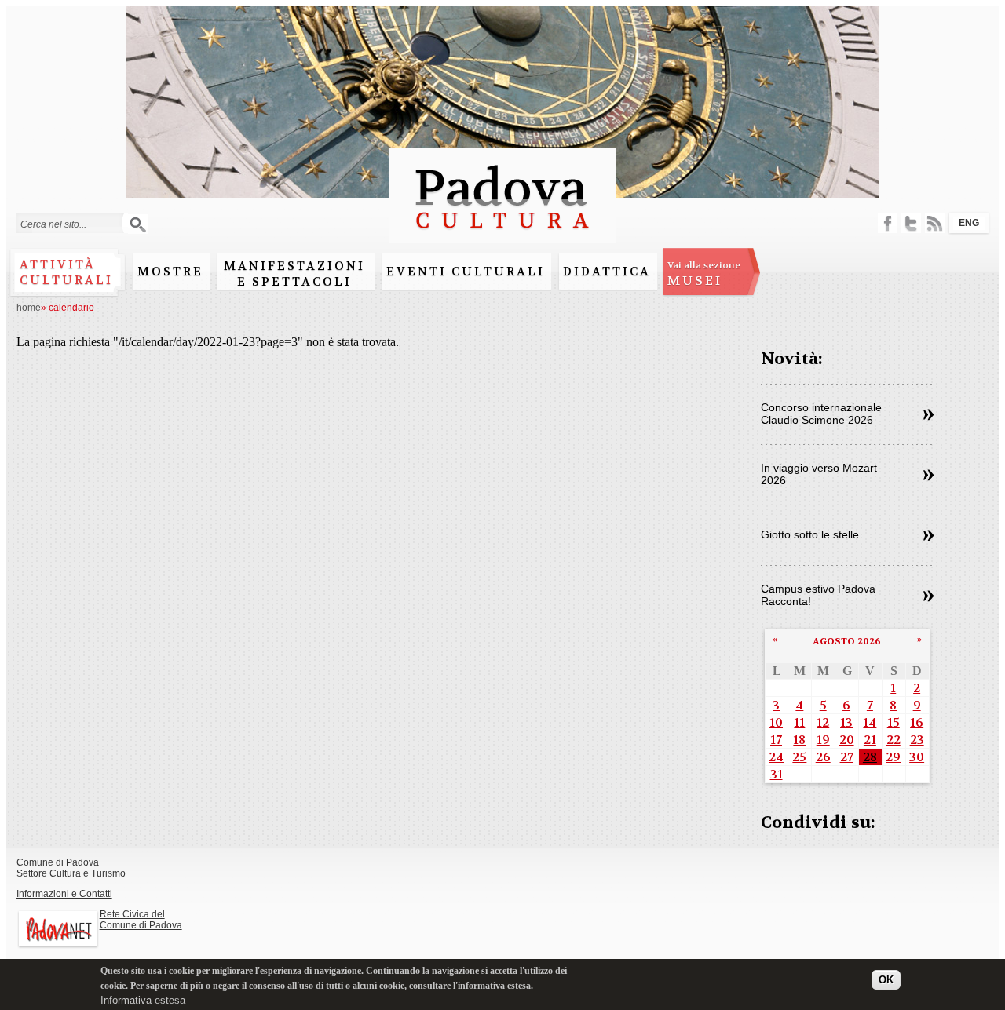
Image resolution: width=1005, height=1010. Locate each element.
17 (776, 739)
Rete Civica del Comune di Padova (141, 920)
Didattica (607, 271)
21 (870, 739)
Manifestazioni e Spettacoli (294, 274)
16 (916, 722)
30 (916, 757)
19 (823, 739)
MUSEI (703, 274)
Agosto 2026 (847, 641)
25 (799, 757)
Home (28, 307)
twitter (911, 223)
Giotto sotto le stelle (810, 534)
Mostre (170, 271)
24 (776, 757)
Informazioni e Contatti (64, 893)
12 (823, 722)
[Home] (502, 235)
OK (886, 980)
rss (935, 223)
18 (799, 739)
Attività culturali (66, 272)
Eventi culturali (465, 271)
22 (893, 739)
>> (928, 415)
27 (846, 757)
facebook (887, 223)
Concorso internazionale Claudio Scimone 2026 (821, 413)
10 (776, 722)
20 (846, 739)
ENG (969, 222)
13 (846, 722)
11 (799, 722)
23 (917, 739)
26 (823, 757)
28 (870, 757)
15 (893, 722)
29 (893, 757)
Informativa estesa (142, 1000)
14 (869, 722)
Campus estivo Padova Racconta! (818, 594)
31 (776, 774)
